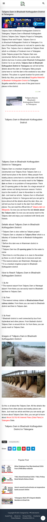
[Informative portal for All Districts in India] (23, 7)
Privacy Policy (27, 516)
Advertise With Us (28, 518)
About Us (17, 516)
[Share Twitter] (14, 449)
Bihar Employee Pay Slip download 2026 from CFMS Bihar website (28, 467)
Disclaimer (36, 516)
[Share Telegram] (33, 449)
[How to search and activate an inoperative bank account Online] (7, 490)
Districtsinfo (35, 513)
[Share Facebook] (10, 449)
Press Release (15, 518)
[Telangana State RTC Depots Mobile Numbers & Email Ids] (7, 500)
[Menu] (4, 3)
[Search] (43, 4)
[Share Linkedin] (28, 449)
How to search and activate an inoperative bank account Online (29, 488)
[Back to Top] (43, 518)
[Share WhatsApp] (19, 449)
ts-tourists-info (14, 442)
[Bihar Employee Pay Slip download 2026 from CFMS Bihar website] (7, 469)
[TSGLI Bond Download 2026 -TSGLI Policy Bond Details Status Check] (7, 479)
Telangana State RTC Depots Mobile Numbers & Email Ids (27, 499)
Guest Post (8, 516)
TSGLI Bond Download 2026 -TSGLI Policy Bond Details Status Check (29, 478)
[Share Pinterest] (24, 449)
